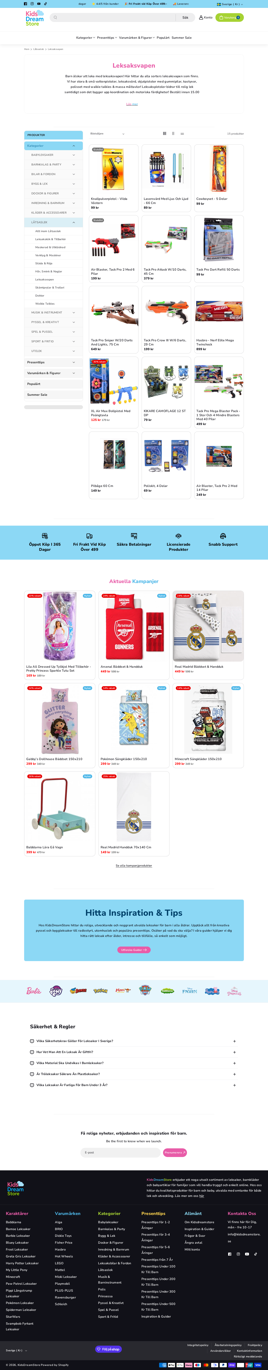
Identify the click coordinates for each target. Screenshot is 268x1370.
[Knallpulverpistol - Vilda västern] (113, 169)
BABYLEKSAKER (42, 155)
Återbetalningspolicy (228, 1345)
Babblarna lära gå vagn (44, 847)
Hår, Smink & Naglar (48, 271)
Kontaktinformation (249, 1351)
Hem (26, 49)
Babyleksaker (108, 1222)
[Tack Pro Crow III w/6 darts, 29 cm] (166, 310)
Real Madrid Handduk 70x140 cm (126, 847)
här (201, 1196)
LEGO (59, 1263)
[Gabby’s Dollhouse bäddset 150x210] (59, 718)
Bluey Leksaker (17, 1243)
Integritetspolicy (198, 1345)
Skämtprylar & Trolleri (49, 287)
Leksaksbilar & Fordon (114, 1263)
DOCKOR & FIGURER (45, 193)
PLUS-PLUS (64, 1290)
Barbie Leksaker (18, 1236)
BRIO (59, 1229)
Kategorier (35, 146)
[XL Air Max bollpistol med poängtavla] (113, 381)
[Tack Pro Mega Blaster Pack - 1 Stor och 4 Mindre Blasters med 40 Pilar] (219, 381)
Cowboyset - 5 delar (211, 199)
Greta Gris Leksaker (21, 1256)
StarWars (13, 1317)
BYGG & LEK (39, 184)
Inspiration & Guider (156, 1316)
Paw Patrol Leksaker (21, 1284)
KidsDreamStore (29, 1365)
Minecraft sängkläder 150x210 (198, 759)
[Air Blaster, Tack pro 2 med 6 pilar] (113, 240)
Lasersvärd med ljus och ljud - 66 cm (166, 201)
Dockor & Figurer (110, 1243)
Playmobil (62, 1284)
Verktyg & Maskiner (48, 255)
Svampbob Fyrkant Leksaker (20, 1326)
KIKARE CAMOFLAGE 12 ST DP (165, 413)
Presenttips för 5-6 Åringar (155, 1250)
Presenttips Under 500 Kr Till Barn (158, 1307)
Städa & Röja (44, 263)
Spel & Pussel (108, 1310)
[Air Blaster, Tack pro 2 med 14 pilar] (219, 456)
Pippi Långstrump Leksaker (19, 1293)
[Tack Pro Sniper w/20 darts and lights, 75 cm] (113, 310)
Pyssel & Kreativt (111, 1303)
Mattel (60, 1270)
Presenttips (36, 362)
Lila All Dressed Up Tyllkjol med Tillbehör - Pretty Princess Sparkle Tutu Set (58, 669)
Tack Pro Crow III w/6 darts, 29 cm (165, 342)
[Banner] (33, 991)
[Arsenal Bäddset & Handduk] (134, 626)
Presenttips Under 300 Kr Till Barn (158, 1294)
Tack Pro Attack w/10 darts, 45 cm (165, 272)
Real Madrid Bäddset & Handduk (199, 667)
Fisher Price (63, 1243)
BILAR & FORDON (43, 174)
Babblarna (13, 1222)
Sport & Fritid (108, 1317)
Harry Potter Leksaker (22, 1263)
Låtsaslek (39, 49)
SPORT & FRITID (42, 341)
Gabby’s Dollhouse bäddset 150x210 (54, 759)
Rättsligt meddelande (248, 1356)
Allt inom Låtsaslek (48, 231)
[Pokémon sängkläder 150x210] (134, 718)
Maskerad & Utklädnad (50, 247)
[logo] (16, 1188)
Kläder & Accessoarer (114, 1256)
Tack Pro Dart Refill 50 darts (218, 270)
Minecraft (13, 1277)
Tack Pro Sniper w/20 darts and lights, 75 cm (112, 342)
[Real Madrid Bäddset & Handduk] (208, 626)
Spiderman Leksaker (21, 1310)
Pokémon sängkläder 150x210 (124, 759)
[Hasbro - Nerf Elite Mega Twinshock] (219, 310)
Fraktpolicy (255, 1345)
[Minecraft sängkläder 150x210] (208, 718)
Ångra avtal (193, 1243)
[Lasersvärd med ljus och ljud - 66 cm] (166, 169)
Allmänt (193, 1214)
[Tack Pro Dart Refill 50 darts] (219, 240)
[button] (229, 17)
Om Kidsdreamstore (199, 1222)
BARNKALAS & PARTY (46, 164)
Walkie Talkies (45, 304)
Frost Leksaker (17, 1249)
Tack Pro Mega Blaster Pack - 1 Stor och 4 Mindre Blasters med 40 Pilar (218, 415)
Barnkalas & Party (111, 1229)
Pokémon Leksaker (20, 1303)
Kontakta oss (242, 1214)
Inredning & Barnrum (113, 1249)
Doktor (39, 296)
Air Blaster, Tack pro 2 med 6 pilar (113, 272)
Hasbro (60, 1249)
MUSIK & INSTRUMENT (46, 312)
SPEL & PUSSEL (42, 332)
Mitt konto (192, 1249)
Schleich (61, 1304)
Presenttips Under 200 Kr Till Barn (158, 1282)
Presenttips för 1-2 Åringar (155, 1225)
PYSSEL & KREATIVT (45, 322)
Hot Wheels (64, 1256)
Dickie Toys (63, 1236)
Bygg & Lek (106, 1236)
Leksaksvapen (44, 279)
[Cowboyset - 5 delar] (219, 169)
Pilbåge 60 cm (102, 486)
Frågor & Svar (195, 1236)
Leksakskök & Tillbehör (50, 239)
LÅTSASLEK (39, 222)
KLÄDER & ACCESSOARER (49, 213)
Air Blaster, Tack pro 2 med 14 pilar (216, 488)
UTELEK (36, 351)
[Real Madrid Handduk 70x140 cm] (134, 806)
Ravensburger (65, 1297)
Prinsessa (105, 1296)
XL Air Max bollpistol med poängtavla (110, 413)
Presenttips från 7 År (157, 1260)
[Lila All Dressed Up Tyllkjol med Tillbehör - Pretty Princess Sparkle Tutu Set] (59, 626)
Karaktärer (17, 1214)
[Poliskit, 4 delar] (166, 456)
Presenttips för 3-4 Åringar (155, 1237)
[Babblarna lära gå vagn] (59, 806)
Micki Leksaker (66, 1277)
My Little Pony (16, 1270)
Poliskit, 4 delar (156, 486)
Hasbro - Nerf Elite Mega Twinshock (215, 342)
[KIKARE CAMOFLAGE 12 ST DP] (166, 381)
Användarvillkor (220, 1351)
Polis (102, 1289)
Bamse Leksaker (18, 1229)
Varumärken (67, 1214)
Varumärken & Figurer (43, 373)
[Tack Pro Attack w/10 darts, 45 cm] (166, 240)
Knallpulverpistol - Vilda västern (109, 201)
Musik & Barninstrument (109, 1280)
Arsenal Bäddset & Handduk (122, 667)
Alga (58, 1222)
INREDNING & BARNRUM (48, 203)
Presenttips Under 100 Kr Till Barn (158, 1269)
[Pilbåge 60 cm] (113, 456)
